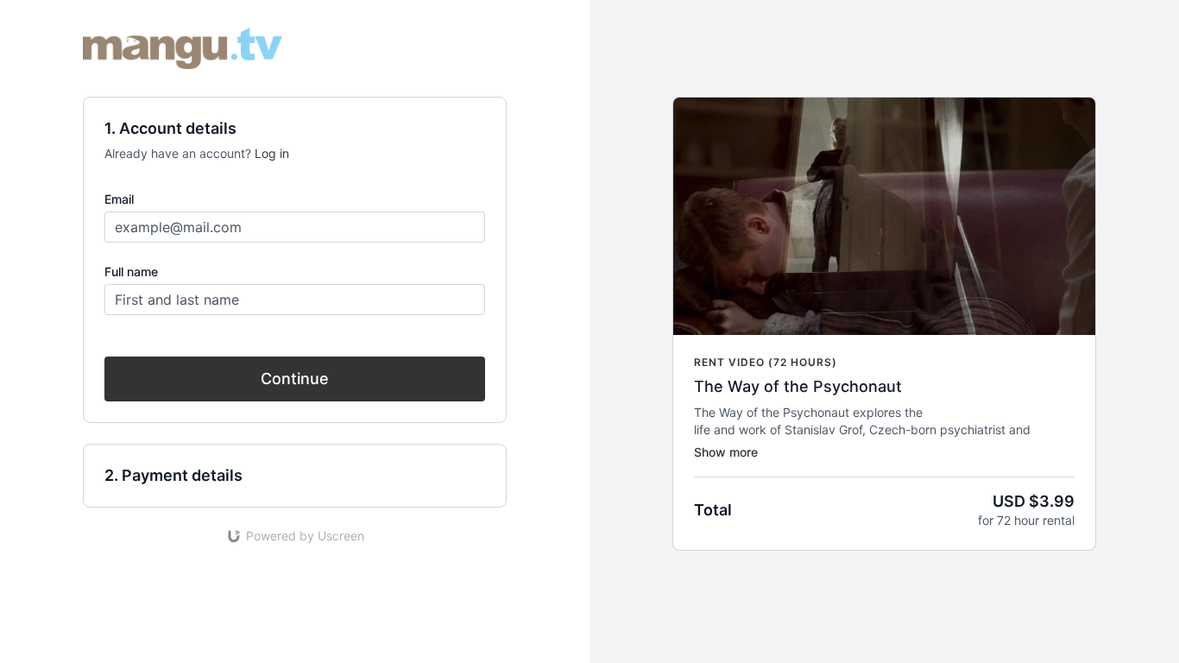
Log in (272, 153)
